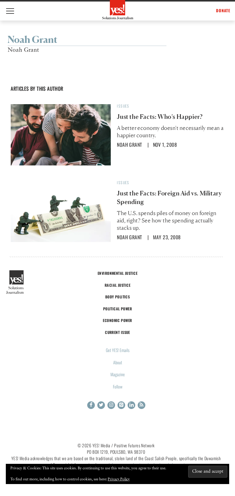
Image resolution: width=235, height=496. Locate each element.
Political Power (117, 308)
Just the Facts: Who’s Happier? (160, 116)
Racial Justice (117, 285)
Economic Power (117, 320)
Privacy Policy (119, 479)
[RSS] (141, 405)
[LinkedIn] (131, 405)
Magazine (117, 374)
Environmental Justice (117, 273)
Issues (123, 105)
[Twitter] (101, 405)
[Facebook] (91, 405)
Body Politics (117, 296)
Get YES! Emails (117, 350)
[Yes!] (117, 9)
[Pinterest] (121, 405)
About (117, 362)
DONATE (223, 10)
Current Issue (117, 332)
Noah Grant (129, 144)
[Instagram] (111, 405)
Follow (117, 386)
